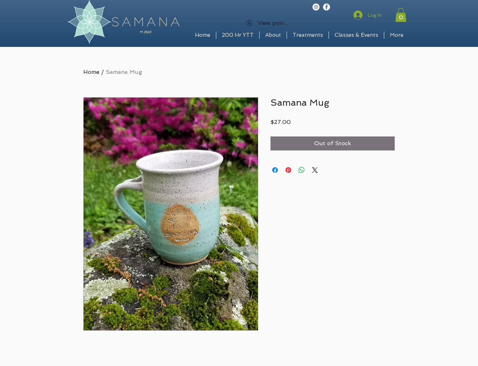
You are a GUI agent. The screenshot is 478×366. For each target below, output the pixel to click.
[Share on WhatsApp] (301, 170)
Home (91, 72)
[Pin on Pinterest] (288, 170)
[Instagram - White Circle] (315, 6)
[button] (401, 15)
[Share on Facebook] (275, 170)
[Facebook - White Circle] (326, 6)
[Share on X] (315, 170)
